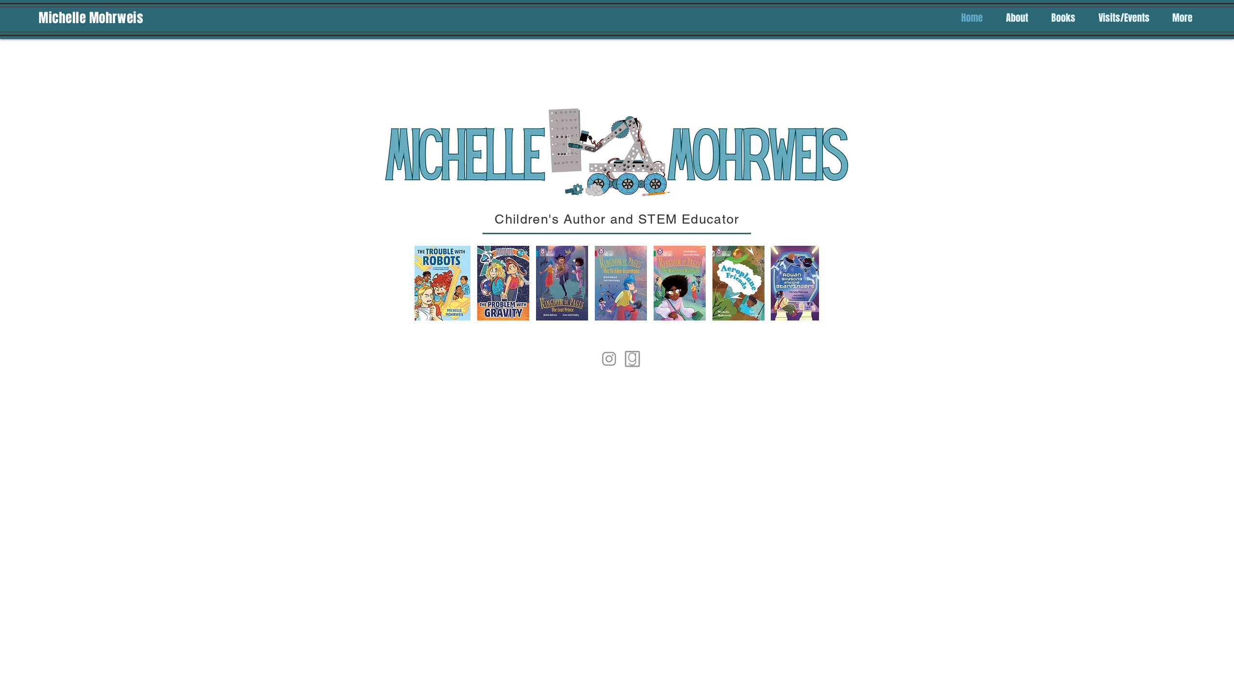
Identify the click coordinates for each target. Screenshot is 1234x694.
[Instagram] (609, 358)
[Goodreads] (632, 358)
